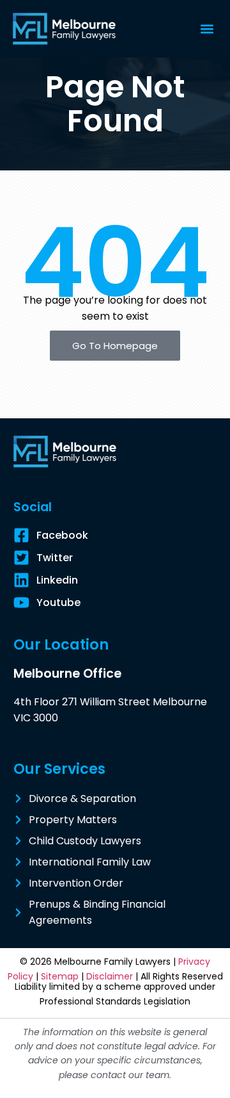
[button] (206, 29)
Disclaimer (109, 976)
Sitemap (60, 976)
